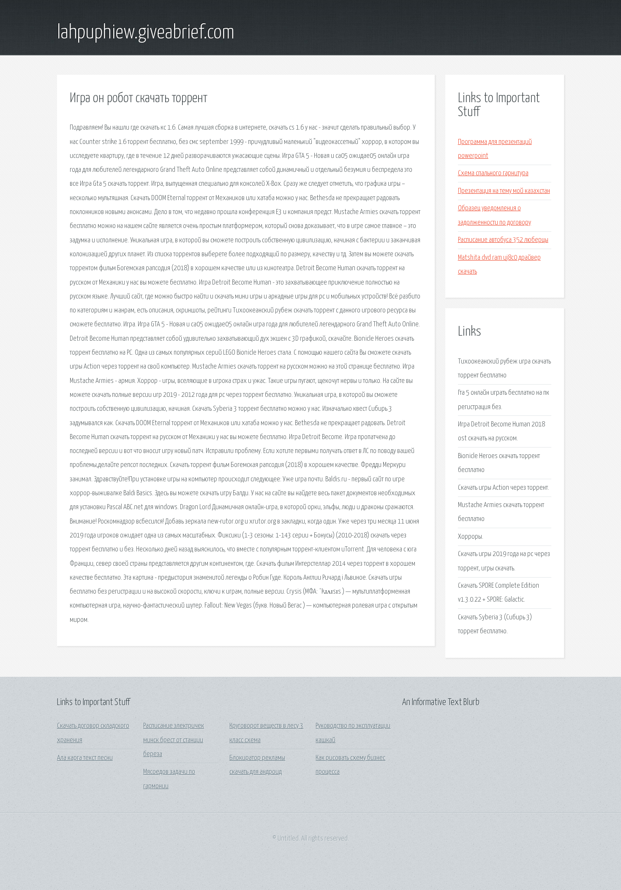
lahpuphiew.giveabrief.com (145, 33)
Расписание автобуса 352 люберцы (503, 240)
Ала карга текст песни (85, 758)
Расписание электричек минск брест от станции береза (173, 740)
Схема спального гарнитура (493, 173)
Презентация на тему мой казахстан (504, 191)
